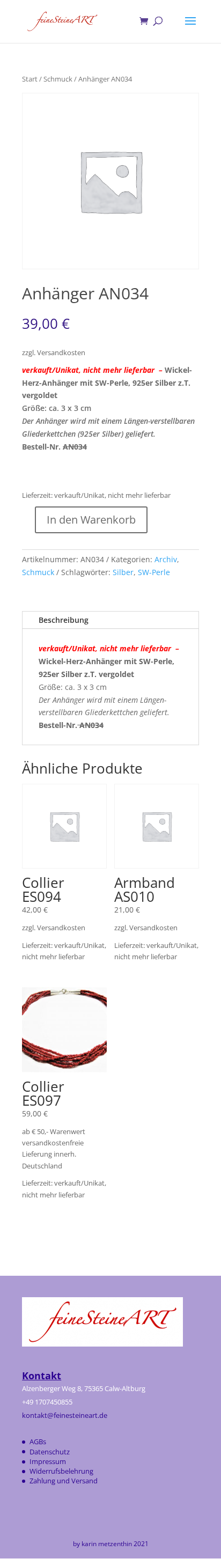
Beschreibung (64, 620)
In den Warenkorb (91, 519)
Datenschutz (50, 1452)
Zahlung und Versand (64, 1481)
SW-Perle (154, 572)
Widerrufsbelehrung (61, 1471)
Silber (123, 572)
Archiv (165, 559)
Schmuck (57, 79)
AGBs (38, 1441)
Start (30, 79)
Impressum (48, 1461)
